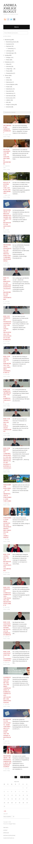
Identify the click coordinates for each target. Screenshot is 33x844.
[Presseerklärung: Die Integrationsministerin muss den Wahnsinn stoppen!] (16, 750)
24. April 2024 (6, 636)
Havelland (8, 44)
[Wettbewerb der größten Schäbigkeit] (16, 120)
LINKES (8, 100)
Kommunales (9, 98)
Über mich (5, 827)
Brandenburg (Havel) (11, 42)
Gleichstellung (9, 93)
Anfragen (8, 57)
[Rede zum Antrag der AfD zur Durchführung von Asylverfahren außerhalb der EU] (16, 350)
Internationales (9, 95)
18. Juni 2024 (6, 374)
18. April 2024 (6, 741)
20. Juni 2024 (6, 341)
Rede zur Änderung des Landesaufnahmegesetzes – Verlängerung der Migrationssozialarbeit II (7, 596)
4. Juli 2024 (6, 263)
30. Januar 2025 (7, 134)
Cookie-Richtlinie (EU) (8, 838)
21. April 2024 (6, 704)
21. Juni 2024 (6, 301)
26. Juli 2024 (6, 230)
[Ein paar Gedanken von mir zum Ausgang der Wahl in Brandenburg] (16, 144)
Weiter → (26, 777)
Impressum (6, 832)
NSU (7, 102)
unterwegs (8, 51)
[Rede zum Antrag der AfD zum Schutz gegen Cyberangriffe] (16, 413)
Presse (8, 71)
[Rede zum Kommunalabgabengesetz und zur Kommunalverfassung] (16, 383)
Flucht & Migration (10, 84)
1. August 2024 (6, 195)
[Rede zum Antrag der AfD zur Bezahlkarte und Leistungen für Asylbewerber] (16, 548)
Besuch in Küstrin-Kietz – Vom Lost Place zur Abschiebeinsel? (7, 188)
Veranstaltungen (10, 53)
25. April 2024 (6, 607)
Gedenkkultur (9, 89)
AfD (7, 77)
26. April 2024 (6, 572)
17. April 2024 (6, 768)
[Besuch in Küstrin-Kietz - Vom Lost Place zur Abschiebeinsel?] (16, 176)
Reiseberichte (9, 73)
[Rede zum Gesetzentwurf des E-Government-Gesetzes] (16, 646)
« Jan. (4, 811)
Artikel (7, 64)
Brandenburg (8, 39)
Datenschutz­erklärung (9, 835)
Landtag (7, 55)
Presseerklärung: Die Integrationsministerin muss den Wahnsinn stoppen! (7, 761)
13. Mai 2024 (6, 503)
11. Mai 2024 (6, 539)
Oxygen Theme (12, 823)
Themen (7, 75)
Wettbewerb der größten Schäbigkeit (7, 129)
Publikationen (8, 62)
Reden (7, 59)
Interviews (8, 66)
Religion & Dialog (10, 104)
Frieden (8, 86)
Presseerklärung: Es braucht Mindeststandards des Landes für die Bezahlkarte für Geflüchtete (7, 219)
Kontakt (5, 830)
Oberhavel (8, 46)
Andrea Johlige (6, 136)
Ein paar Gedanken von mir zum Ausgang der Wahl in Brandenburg (7, 157)
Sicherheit (8, 107)
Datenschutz (9, 82)
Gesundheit (9, 91)
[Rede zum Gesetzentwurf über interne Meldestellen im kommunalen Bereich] (16, 616)
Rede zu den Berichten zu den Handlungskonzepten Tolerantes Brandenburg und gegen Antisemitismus (7, 288)
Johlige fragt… (9, 68)
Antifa (7, 80)
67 (21, 777)
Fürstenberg (10, 48)
